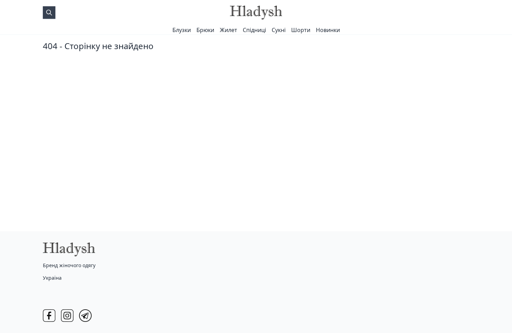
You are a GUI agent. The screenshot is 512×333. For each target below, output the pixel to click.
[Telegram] (85, 315)
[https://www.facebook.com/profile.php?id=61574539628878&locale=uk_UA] (49, 315)
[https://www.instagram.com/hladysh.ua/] (67, 315)
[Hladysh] (256, 13)
